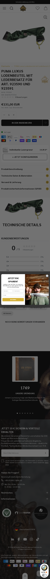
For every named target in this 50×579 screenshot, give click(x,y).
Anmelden (13, 299)
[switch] (44, 575)
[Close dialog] (47, 276)
